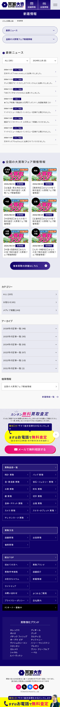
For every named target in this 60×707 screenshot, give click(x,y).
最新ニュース (12, 30)
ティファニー (37, 639)
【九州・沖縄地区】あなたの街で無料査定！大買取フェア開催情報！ (44, 252)
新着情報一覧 (48, 396)
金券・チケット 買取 (14, 503)
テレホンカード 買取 (14, 517)
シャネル (14, 652)
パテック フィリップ (19, 636)
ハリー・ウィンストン (40, 642)
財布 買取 (37, 488)
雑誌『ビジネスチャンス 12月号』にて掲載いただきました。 (27, 122)
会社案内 (37, 600)
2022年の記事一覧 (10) (14, 360)
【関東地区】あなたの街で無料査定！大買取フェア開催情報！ (44, 190)
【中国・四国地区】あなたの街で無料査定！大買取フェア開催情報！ (16, 252)
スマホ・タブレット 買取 (43, 510)
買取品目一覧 (11, 467)
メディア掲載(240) (11, 310)
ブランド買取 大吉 (7, 21)
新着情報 (37, 578)
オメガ (13, 633)
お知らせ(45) (9, 302)
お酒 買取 (9, 488)
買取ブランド (39, 564)
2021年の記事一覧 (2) (13, 368)
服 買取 (8, 496)
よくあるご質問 (40, 593)
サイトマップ (10, 586)
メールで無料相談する (32, 449)
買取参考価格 (11, 571)
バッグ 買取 (38, 474)
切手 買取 (37, 496)
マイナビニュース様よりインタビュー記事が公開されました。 (27, 112)
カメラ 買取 (10, 510)
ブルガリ (35, 645)
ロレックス (15, 630)
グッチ (34, 633)
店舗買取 (9, 537)
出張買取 (37, 537)
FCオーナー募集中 (13, 607)
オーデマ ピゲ (16, 639)
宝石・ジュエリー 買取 (43, 481)
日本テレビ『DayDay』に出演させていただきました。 (25, 141)
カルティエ (36, 636)
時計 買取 (9, 474)
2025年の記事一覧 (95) (14, 336)
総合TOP (9, 557)
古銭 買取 (37, 503)
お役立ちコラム (12, 578)
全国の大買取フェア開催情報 (19, 39)
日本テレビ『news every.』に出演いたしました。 (23, 73)
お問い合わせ (11, 593)
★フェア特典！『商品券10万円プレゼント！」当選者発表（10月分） (29, 102)
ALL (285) (8, 294)
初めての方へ (11, 564)
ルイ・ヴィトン (16, 655)
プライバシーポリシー (15, 600)
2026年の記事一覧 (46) (14, 328)
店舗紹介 (37, 571)
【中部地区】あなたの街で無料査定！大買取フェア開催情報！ (15, 221)
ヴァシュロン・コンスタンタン (18, 644)
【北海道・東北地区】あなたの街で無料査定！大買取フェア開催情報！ (15, 190)
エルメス (14, 649)
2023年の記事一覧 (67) (14, 352)
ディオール (36, 630)
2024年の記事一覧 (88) (14, 344)
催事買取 (9, 544)
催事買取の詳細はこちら (25, 265)
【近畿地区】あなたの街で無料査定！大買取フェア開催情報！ (44, 221)
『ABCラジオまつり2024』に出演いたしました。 (22, 92)
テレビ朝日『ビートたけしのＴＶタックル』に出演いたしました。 (28, 83)
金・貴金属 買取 (12, 481)
